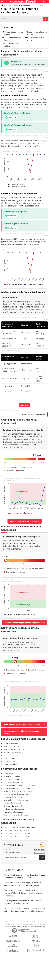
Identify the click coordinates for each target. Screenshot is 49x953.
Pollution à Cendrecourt (13, 779)
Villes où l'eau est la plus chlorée (23, 521)
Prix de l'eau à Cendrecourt (31, 414)
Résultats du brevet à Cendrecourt (17, 833)
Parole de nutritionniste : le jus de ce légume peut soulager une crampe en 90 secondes (24, 876)
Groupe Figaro (22, 926)
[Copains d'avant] (12, 945)
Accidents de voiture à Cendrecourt (18, 791)
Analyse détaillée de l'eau (12, 38)
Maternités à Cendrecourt (14, 812)
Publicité (30, 922)
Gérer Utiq (41, 924)
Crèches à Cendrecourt (13, 806)
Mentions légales (10, 926)
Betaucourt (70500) (11, 746)
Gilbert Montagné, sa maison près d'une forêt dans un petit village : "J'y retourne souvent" (22, 884)
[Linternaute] (12, 941)
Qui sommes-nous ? (12, 922)
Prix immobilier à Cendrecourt (16, 815)
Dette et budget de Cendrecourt (16, 800)
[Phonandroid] (36, 950)
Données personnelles (12, 924)
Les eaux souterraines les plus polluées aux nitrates (21, 732)
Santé (7, 849)
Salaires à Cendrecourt (13, 797)
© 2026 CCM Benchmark (36, 926)
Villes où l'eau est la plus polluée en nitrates (22, 724)
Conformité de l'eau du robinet (13, 33)
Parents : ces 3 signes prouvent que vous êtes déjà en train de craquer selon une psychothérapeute (24, 909)
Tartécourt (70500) (11, 743)
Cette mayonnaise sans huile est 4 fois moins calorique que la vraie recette (22, 902)
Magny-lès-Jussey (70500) (14, 749)
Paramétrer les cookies (28, 924)
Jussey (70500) (9, 758)
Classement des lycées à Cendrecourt (18, 788)
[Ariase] (12, 950)
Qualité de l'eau (12, 5)
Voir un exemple (39, 850)
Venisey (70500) (10, 761)
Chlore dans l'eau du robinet (12, 44)
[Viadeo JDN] (36, 945)
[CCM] (12, 936)
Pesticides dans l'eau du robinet (37, 33)
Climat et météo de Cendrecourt (16, 794)
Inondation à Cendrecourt (14, 782)
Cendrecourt (9, 773)
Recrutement (38, 922)
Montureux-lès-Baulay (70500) (15, 752)
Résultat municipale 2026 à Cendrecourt (20, 827)
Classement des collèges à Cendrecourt (19, 785)
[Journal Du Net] (36, 936)
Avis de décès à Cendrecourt (15, 776)
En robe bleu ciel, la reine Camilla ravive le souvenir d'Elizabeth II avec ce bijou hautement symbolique (23, 893)
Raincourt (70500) (10, 755)
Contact (23, 922)
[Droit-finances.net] (36, 941)
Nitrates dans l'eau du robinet (36, 38)
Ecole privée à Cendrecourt (14, 809)
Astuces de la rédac (12, 853)
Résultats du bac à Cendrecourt (16, 830)
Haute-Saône (25, 5)
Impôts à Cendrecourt (12, 803)
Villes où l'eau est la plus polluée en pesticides (23, 622)
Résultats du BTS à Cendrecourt (16, 836)
